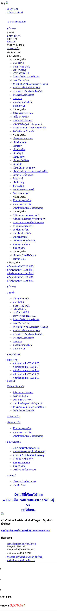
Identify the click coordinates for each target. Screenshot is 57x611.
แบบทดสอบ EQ (20, 237)
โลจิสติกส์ (18, 178)
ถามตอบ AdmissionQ (23, 95)
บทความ (17, 98)
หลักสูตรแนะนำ (21, 298)
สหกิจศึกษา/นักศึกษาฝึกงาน (21, 560)
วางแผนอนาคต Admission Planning (30, 84)
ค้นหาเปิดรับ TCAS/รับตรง (26, 76)
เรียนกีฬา (17, 164)
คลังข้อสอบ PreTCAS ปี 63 (20, 273)
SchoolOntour (19, 70)
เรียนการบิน (19, 149)
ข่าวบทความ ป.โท (22, 204)
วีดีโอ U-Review (21, 116)
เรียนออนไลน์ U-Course (24, 255)
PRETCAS (12, 360)
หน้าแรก (11, 28)
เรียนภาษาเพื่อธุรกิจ (23, 175)
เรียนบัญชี (18, 153)
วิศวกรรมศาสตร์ (21, 193)
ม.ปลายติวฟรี (13, 36)
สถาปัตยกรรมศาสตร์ (23, 189)
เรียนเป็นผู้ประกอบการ (24, 167)
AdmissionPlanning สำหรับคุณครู (29, 219)
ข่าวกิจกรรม (19, 106)
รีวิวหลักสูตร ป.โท (22, 200)
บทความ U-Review (22, 120)
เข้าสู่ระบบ (12, 9)
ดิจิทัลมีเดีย (18, 186)
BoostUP (11, 41)
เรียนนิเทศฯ (19, 157)
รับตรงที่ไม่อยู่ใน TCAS (24, 316)
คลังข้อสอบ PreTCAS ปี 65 (20, 266)
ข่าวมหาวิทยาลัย (21, 66)
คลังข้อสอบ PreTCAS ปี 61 (20, 280)
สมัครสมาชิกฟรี (15, 12)
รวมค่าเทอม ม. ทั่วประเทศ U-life (29, 127)
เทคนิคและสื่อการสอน (24, 469)
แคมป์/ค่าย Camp (21, 80)
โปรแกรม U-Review (23, 113)
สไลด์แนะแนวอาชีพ (23, 226)
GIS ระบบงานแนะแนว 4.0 (26, 215)
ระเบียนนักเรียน (21, 229)
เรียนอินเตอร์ (19, 142)
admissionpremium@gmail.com (21, 543)
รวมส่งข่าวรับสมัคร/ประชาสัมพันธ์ (24, 557)
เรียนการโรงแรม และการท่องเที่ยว (30, 171)
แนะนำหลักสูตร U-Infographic (28, 124)
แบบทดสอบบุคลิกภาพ (24, 240)
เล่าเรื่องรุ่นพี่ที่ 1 (21, 73)
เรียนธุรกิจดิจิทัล (21, 160)
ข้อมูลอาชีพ (19, 248)
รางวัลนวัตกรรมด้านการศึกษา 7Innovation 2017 (25, 530)
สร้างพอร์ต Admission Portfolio (28, 91)
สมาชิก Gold (19, 259)
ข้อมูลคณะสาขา (21, 244)
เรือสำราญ (18, 182)
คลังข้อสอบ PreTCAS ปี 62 (20, 277)
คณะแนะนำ (13, 48)
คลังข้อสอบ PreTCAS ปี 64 (20, 270)
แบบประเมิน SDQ (22, 233)
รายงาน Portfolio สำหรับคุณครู (28, 222)
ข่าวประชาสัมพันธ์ (22, 102)
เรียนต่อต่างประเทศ (23, 138)
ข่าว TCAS (18, 63)
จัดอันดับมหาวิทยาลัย (23, 131)
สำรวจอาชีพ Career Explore (26, 87)
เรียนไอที (17, 146)
